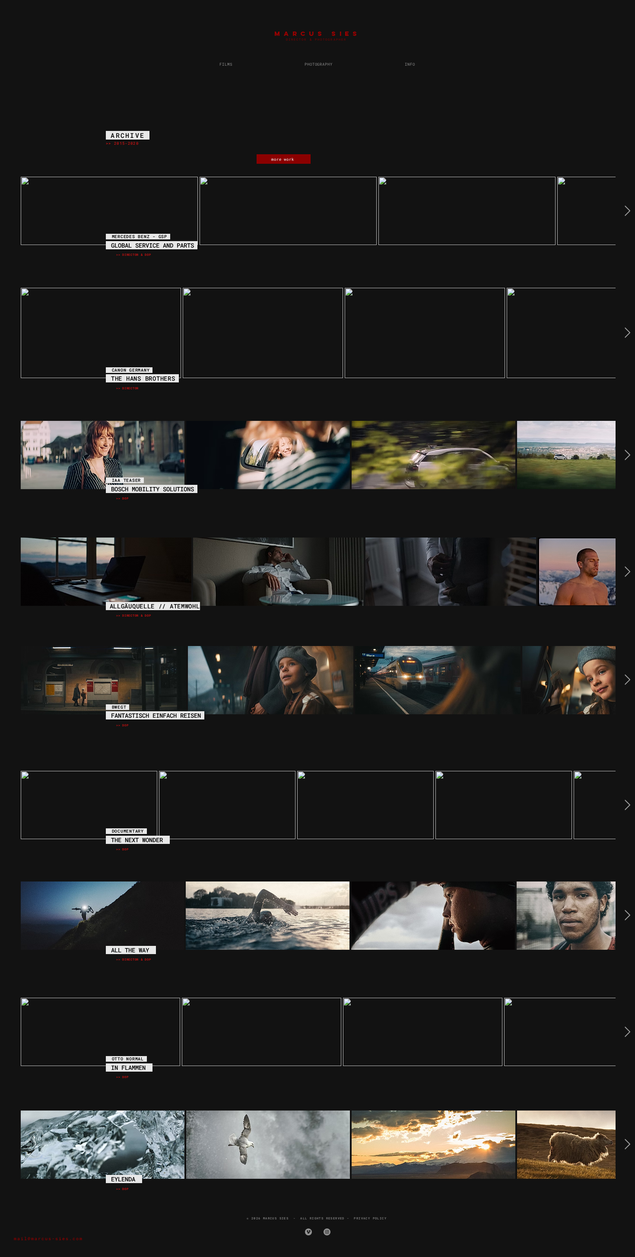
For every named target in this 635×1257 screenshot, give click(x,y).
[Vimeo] (308, 1231)
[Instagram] (327, 1231)
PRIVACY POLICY (370, 1218)
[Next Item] (627, 210)
